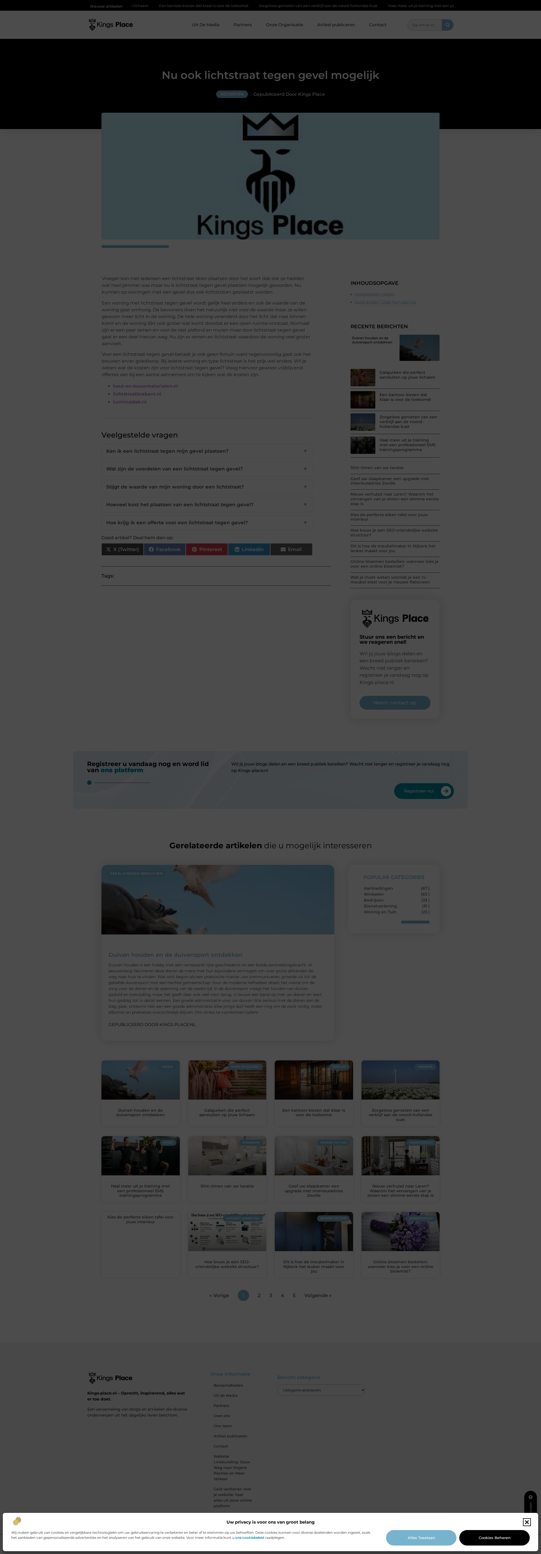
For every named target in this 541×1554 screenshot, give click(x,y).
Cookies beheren (495, 1537)
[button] (527, 1522)
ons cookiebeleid (249, 1537)
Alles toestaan (421, 1537)
